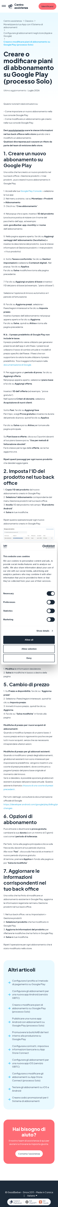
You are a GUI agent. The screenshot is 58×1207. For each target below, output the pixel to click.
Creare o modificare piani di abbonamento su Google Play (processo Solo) (27, 43)
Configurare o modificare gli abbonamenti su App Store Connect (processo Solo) (28, 1077)
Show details (42, 631)
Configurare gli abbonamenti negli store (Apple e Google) (28, 34)
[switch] (51, 602)
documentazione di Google (17, 364)
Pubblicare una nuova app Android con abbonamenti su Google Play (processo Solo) (28, 1022)
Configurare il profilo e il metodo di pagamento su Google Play (30, 982)
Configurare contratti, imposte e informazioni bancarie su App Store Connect (30, 1049)
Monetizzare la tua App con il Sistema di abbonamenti (23, 26)
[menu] (4, 6)
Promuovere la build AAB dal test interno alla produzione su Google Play (30, 1036)
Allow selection (29, 649)
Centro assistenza (13, 20)
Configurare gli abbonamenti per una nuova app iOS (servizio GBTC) (30, 1063)
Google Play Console (31, 191)
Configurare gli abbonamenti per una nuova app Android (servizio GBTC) (30, 995)
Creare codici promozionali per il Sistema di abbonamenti (30, 1099)
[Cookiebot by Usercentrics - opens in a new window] (42, 546)
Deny (29, 658)
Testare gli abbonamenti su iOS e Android (30, 1089)
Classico (29, 20)
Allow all (29, 640)
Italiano (31, 1195)
